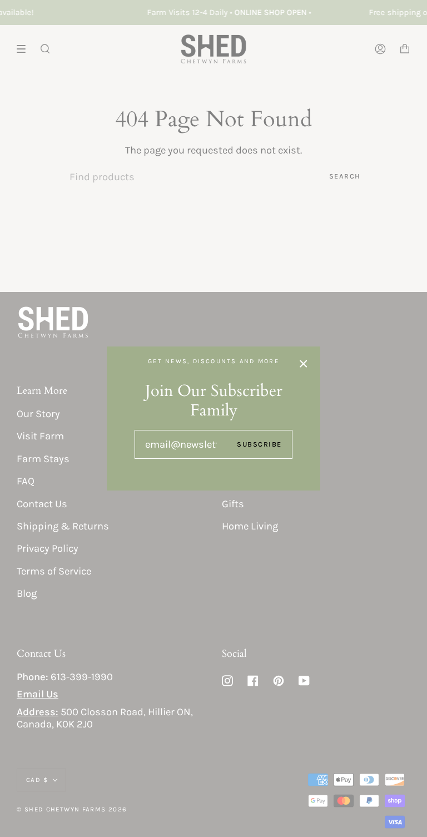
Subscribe (259, 444)
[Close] (303, 363)
